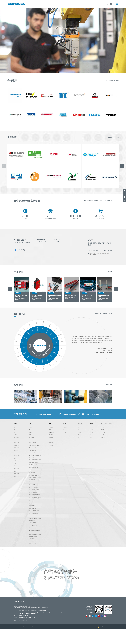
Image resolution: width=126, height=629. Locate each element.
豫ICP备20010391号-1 (92, 626)
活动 (89, 240)
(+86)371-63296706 (23, 613)
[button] (10, 289)
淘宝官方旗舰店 (23, 626)
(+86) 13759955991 (69, 414)
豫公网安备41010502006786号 (105, 626)
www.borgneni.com (23, 620)
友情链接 (15, 626)
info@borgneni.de (92, 414)
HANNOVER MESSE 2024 (97, 250)
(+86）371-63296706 (46, 414)
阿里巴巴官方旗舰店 (32, 626)
